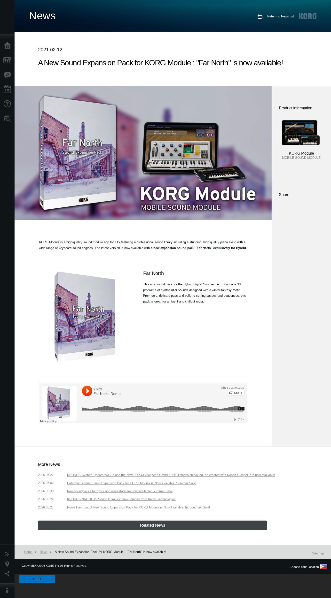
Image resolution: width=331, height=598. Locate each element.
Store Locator (8, 118)
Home (8, 46)
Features (8, 75)
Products (8, 60)
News (8, 554)
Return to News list (280, 16)
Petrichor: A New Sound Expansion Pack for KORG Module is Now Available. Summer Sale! (131, 483)
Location (8, 564)
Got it (37, 579)
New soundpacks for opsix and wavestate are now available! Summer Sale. (120, 491)
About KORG (8, 590)
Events (8, 89)
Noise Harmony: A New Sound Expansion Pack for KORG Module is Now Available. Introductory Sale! (138, 507)
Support (8, 104)
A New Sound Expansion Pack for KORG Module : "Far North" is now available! (110, 552)
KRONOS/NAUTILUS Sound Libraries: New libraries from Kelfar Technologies (121, 499)
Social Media (8, 574)
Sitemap (318, 553)
